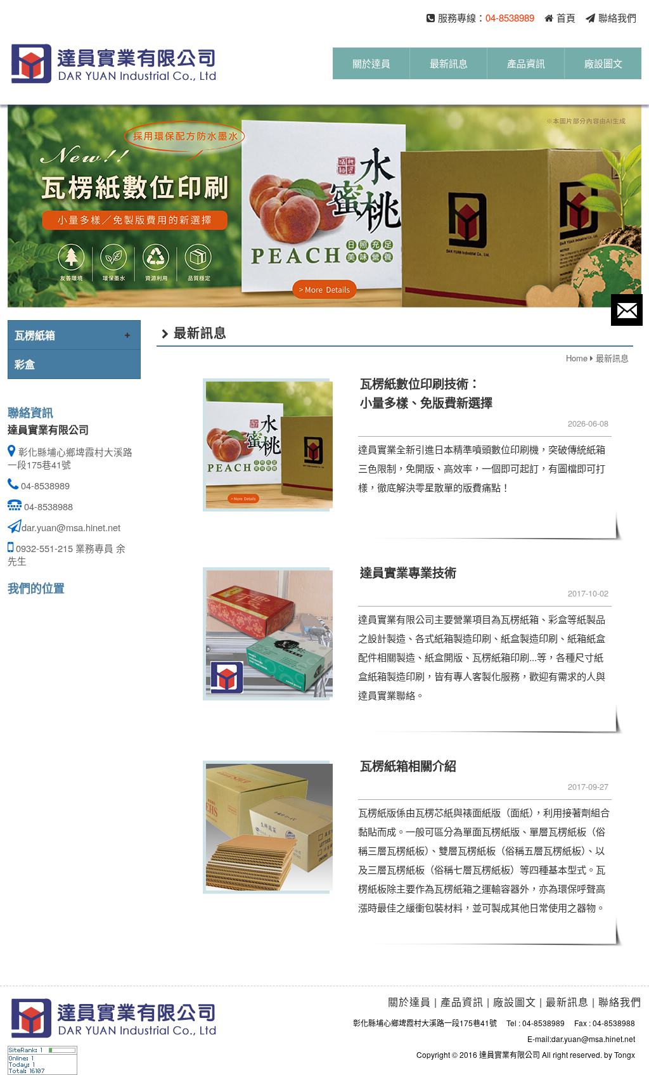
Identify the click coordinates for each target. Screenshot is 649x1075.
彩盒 (25, 364)
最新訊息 (449, 67)
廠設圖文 (603, 67)
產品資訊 (526, 67)
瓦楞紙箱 (35, 335)
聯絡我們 (617, 17)
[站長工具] (42, 1059)
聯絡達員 (627, 310)
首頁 (565, 17)
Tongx (624, 1054)
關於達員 (371, 67)
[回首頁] (114, 64)
